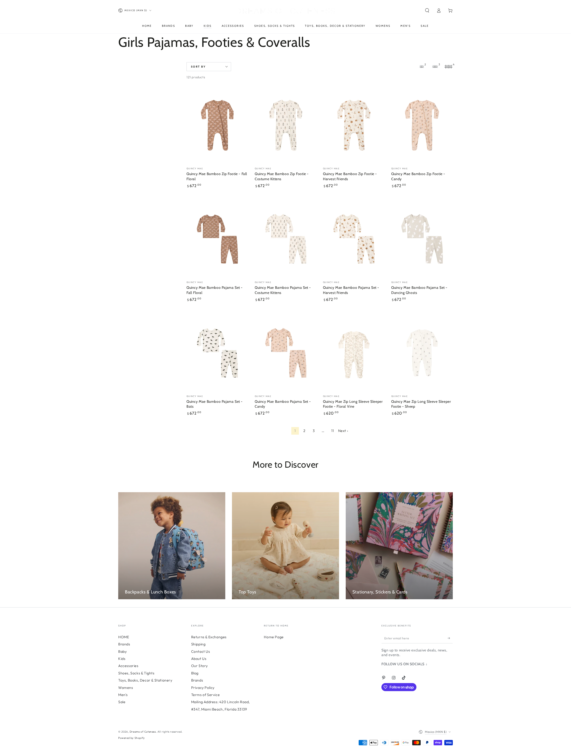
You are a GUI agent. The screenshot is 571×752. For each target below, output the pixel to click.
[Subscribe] (450, 638)
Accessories (128, 665)
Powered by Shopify (131, 738)
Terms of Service (205, 694)
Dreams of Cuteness (143, 731)
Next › (343, 430)
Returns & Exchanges (209, 637)
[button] (427, 10)
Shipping (198, 644)
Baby (122, 651)
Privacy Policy (203, 687)
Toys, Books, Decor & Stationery (145, 680)
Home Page (273, 637)
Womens (125, 687)
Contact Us (200, 651)
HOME (123, 637)
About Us (199, 658)
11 (332, 430)
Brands (124, 644)
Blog (195, 673)
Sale (121, 702)
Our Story (199, 665)
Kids (121, 658)
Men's (123, 694)
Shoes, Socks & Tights (136, 673)
